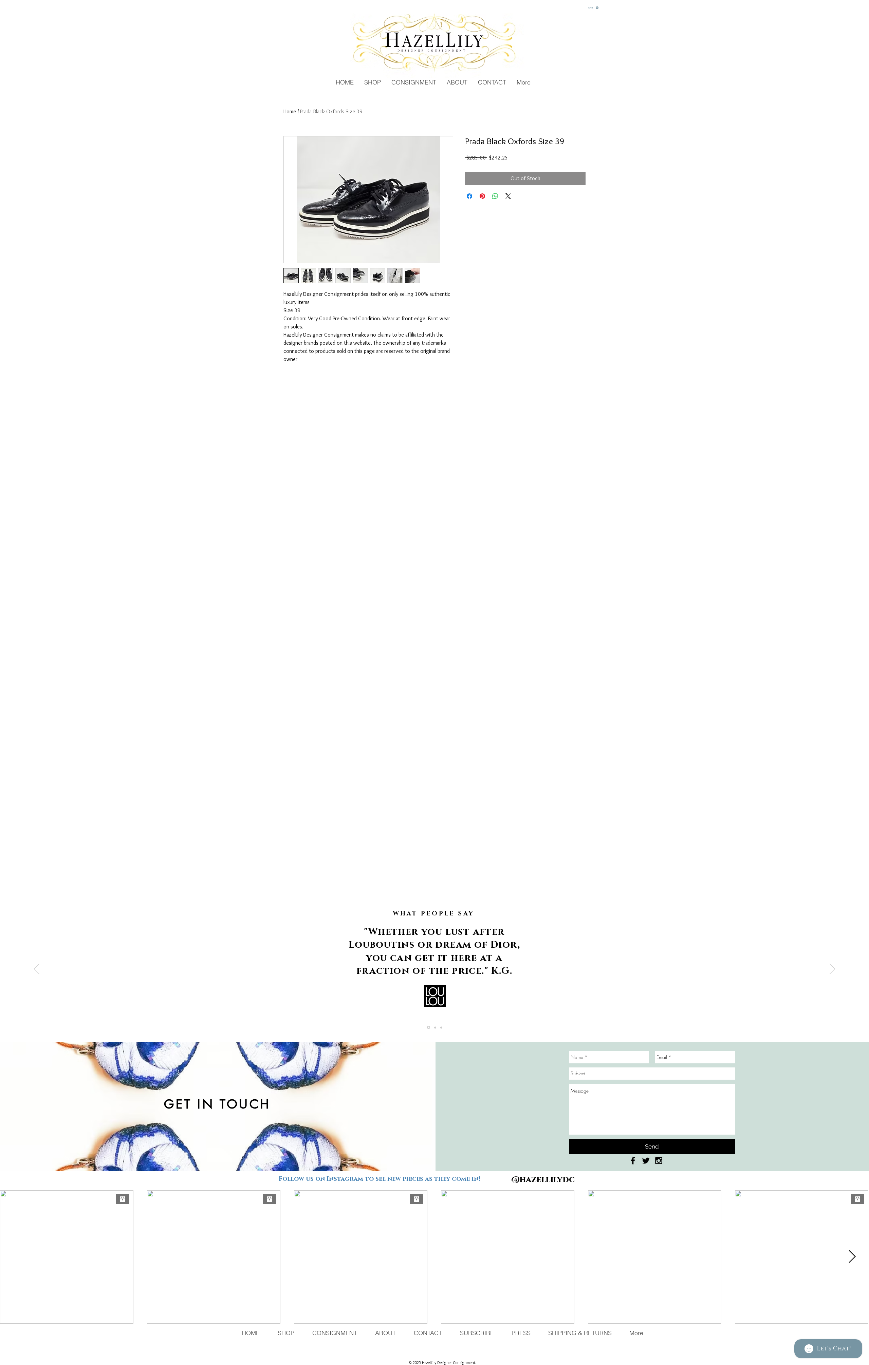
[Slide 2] (435, 1027)
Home (289, 111)
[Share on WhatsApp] (495, 196)
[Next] (832, 969)
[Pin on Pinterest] (482, 196)
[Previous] (36, 969)
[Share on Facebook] (469, 196)
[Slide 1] (428, 1027)
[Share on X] (508, 196)
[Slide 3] (441, 1027)
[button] (593, 7)
